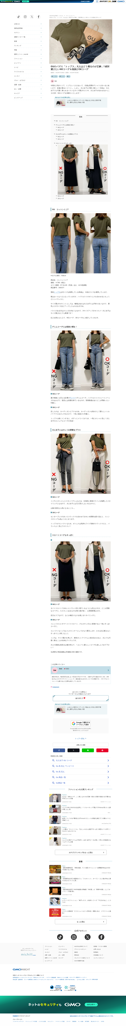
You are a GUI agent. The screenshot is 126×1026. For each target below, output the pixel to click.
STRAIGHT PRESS (106, 873)
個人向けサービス (95, 1021)
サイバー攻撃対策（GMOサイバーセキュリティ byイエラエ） (39, 979)
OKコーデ (61, 130)
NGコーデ (61, 127)
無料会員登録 (18, 28)
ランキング (17, 45)
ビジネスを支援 (42, 1021)
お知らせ (17, 24)
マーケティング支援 (60, 1021)
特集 (15, 50)
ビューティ (17, 63)
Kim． (109, 812)
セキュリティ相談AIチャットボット (78, 977)
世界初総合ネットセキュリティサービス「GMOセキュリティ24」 (29, 977)
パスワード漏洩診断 (51, 977)
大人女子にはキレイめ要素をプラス (67, 134)
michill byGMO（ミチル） (57, 15)
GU (68, 76)
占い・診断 (17, 89)
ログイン (17, 32)
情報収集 (74, 1021)
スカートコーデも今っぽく (64, 143)
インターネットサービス (18, 1021)
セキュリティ (51, 1021)
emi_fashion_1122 (106, 823)
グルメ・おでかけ (19, 80)
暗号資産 (87, 1021)
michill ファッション (106, 801)
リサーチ (68, 1021)
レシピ (16, 67)
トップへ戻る (80, 739)
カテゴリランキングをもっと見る (81, 852)
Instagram (55, 687)
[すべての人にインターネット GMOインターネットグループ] (112, 1)
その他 (102, 1021)
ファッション (18, 58)
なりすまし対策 (80, 979)
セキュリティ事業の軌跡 (92, 979)
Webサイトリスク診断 (62, 977)
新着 (15, 41)
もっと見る (81, 922)
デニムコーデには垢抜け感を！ (65, 125)
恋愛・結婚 (17, 84)
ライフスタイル (19, 71)
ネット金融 (80, 1021)
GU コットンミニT (62, 121)
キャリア (17, 93)
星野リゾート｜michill (21, 54)
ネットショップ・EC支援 (31, 1021)
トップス (55, 76)
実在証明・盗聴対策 (18, 979)
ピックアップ (18, 97)
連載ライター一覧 (19, 37)
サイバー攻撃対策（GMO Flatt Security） (65, 979)
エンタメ (17, 76)
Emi (56, 81)
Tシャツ (62, 76)
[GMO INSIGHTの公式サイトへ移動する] (21, 969)
